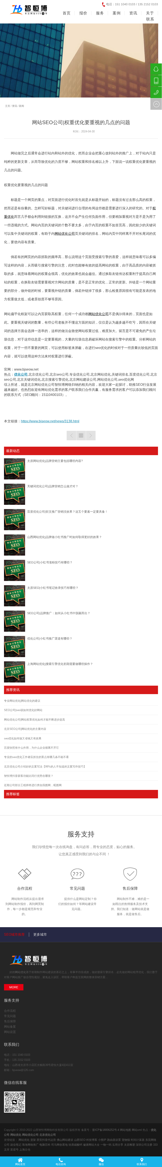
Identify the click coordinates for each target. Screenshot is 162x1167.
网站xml (137, 1129)
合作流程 (24, 888)
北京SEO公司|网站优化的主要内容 (25, 728)
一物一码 (106, 1144)
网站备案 (10, 1026)
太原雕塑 (130, 1144)
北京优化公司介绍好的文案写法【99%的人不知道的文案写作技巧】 (45, 766)
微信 (101, 1164)
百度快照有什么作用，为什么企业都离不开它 (31, 747)
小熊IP (102, 1139)
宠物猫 (126, 1139)
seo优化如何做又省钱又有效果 (22, 738)
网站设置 (10, 1032)
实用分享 (118, 1144)
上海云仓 (24, 1149)
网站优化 (20, 972)
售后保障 (130, 888)
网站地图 (125, 1129)
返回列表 (81, 435)
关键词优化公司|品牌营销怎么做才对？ (52, 486)
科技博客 (92, 1139)
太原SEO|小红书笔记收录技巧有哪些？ (52, 587)
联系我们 (142, 1164)
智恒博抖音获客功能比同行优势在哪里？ (28, 775)
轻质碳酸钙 (76, 1144)
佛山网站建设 (65, 1139)
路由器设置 (114, 1139)
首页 (67, 13)
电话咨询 (61, 1164)
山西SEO (80, 1139)
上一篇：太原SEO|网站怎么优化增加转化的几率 (71, 435)
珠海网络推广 (30, 1144)
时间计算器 (138, 1139)
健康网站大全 (91, 1144)
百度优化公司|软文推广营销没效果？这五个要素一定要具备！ (67, 511)
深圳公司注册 (144, 1144)
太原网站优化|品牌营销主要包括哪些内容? (55, 461)
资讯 (14, 105)
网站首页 (20, 1164)
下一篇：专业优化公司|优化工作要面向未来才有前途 (91, 435)
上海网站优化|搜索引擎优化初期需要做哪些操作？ (60, 664)
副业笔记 (16, 1144)
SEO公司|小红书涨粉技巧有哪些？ (50, 562)
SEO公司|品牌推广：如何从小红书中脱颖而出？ (58, 613)
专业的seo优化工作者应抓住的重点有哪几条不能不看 (36, 757)
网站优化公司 (65, 233)
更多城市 (40, 934)
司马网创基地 (60, 1144)
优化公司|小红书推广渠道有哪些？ (49, 638)
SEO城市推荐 (14, 934)
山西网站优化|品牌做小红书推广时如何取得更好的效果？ (64, 537)
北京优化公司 (47, 1134)
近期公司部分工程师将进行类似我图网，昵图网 (33, 785)
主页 (7, 105)
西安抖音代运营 (47, 1139)
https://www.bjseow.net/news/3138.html (50, 421)
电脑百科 (45, 1144)
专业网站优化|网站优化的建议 (22, 700)
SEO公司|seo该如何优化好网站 (23, 710)
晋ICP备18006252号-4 (105, 1129)
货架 (33, 1139)
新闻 (21, 105)
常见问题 (77, 888)
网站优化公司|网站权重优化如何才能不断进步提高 (34, 719)
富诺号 (14, 1149)
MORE (13, 987)
